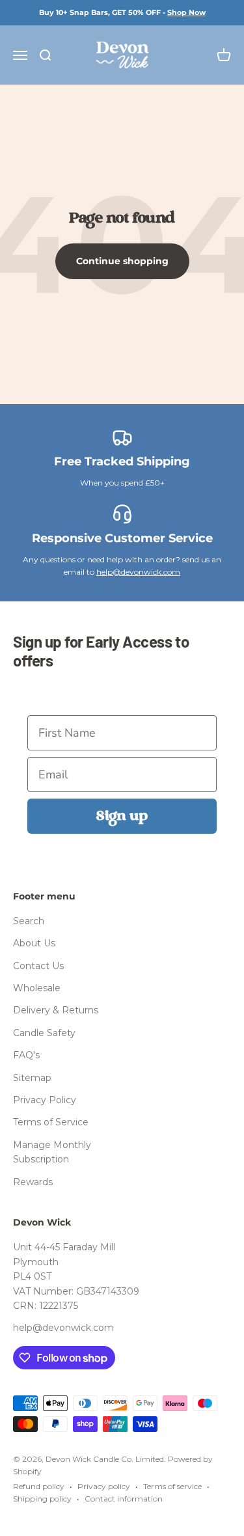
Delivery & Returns (55, 1010)
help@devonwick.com (138, 572)
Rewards (33, 1182)
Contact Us (38, 966)
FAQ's (26, 1055)
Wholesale (37, 988)
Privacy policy (103, 1486)
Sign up (122, 816)
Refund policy (38, 1486)
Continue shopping (122, 261)
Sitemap (32, 1078)
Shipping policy (42, 1498)
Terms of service (172, 1486)
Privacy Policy (44, 1100)
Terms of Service (50, 1122)
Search (28, 921)
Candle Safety (44, 1033)
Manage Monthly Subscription (52, 1152)
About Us (34, 943)
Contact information (124, 1498)
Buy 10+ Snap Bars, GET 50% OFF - (122, 12)
